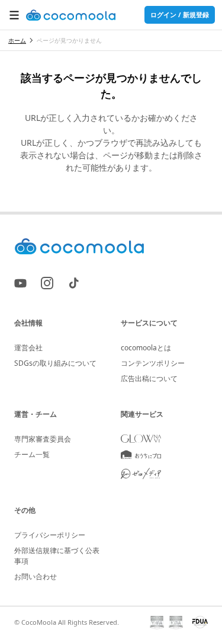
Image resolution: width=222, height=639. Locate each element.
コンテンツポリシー (153, 363)
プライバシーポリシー (49, 535)
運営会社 (28, 348)
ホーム (17, 40)
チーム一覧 (32, 454)
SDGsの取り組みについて (55, 363)
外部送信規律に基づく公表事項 (56, 555)
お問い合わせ (35, 576)
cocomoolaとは (146, 348)
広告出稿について (149, 378)
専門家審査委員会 (42, 439)
